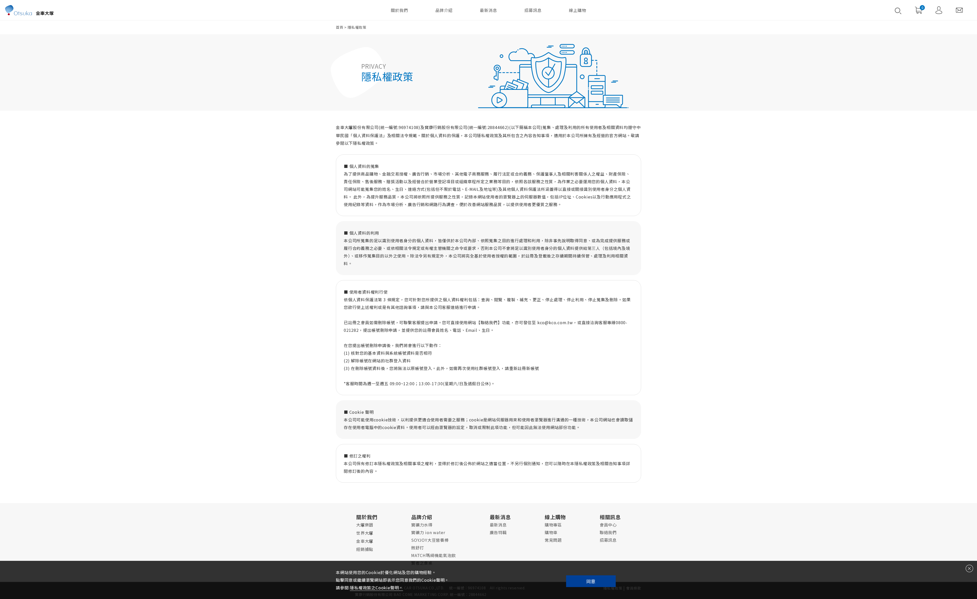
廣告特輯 (498, 532)
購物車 (551, 532)
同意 (590, 581)
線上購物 (577, 10)
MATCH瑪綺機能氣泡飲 (433, 555)
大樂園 (364, 525)
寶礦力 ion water (428, 532)
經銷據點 (364, 549)
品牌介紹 (444, 10)
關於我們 (399, 10)
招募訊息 (532, 10)
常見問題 (553, 540)
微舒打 (417, 548)
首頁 (339, 27)
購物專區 (553, 525)
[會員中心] (938, 10)
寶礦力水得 (422, 525)
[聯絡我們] (959, 10)
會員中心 (608, 525)
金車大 (364, 541)
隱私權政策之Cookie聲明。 (376, 587)
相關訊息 (610, 517)
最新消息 (488, 10)
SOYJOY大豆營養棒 (430, 540)
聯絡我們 (608, 532)
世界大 (364, 533)
